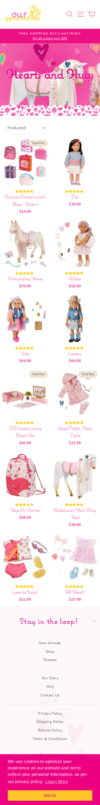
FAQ (50, 686)
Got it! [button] (50, 795)
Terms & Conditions (50, 738)
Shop (50, 651)
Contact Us (50, 695)
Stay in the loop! (49, 621)
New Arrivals (50, 643)
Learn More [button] (56, 781)
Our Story (50, 678)
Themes (50, 659)
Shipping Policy (50, 721)
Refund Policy (50, 730)
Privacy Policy (50, 713)
